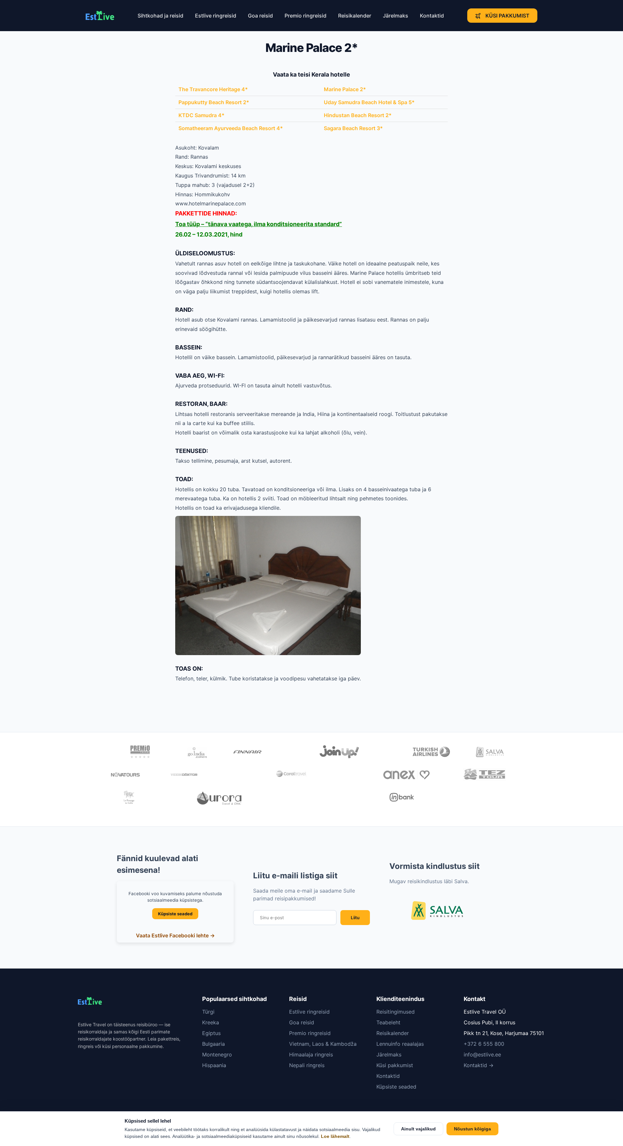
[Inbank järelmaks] (402, 798)
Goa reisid (260, 15)
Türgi (208, 1011)
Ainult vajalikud (418, 1128)
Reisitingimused (395, 1011)
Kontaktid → (479, 1065)
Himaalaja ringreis (311, 1054)
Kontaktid (432, 15)
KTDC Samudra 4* (201, 115)
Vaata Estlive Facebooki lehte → (175, 935)
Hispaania (214, 1065)
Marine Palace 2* (345, 89)
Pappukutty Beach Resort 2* (213, 102)
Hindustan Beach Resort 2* (358, 115)
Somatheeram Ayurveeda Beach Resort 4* (230, 128)
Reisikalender (354, 15)
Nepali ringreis (306, 1065)
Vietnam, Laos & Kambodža (323, 1044)
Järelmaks (395, 15)
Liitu (355, 917)
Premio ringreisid (305, 15)
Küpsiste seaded (175, 913)
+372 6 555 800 (484, 1044)
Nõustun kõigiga (472, 1128)
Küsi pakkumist (507, 15)
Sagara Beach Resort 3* (353, 128)
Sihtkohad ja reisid (160, 15)
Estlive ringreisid (215, 15)
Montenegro (217, 1054)
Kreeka (210, 1022)
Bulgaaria (213, 1044)
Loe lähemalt (335, 1136)
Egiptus (211, 1033)
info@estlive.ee (482, 1054)
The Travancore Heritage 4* (213, 89)
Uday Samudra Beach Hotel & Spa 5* (369, 102)
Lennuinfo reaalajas (400, 1044)
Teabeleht (388, 1022)
